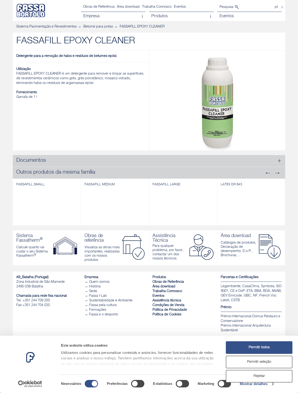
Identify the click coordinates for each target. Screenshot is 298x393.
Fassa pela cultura (103, 305)
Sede (93, 291)
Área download (128, 7)
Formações (97, 310)
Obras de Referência (99, 7)
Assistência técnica (166, 300)
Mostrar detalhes (254, 384)
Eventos (180, 7)
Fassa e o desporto (103, 314)
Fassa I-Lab (98, 296)
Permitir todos (259, 347)
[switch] (137, 383)
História (95, 286)
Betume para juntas (98, 26)
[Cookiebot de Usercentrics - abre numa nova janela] (30, 383)
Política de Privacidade (169, 310)
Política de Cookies (166, 314)
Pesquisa (226, 7)
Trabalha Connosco (157, 7)
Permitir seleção (259, 362)
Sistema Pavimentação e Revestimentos (46, 26)
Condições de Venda (168, 305)
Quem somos (99, 282)
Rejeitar (259, 376)
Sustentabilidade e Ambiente (110, 300)
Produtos (159, 277)
